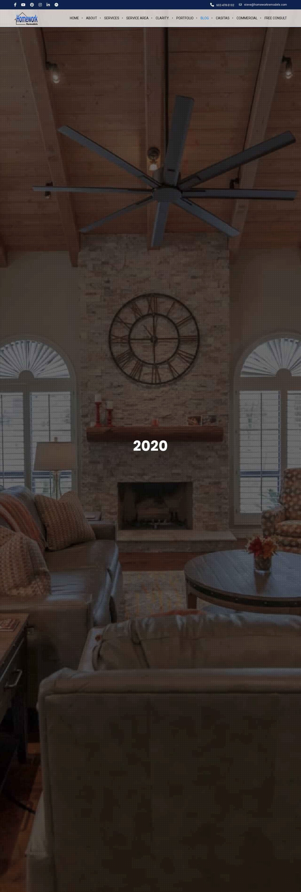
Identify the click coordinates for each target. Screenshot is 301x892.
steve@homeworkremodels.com (265, 4)
